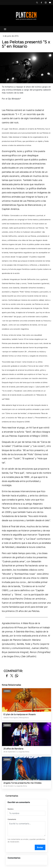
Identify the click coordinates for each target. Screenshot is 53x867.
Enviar (40, 847)
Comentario (12, 819)
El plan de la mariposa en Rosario (19, 714)
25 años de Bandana (13, 749)
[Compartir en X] (12, 676)
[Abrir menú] (5, 29)
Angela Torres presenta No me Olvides (22, 783)
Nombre (10, 809)
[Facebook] (41, 2)
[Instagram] (46, 2)
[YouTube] (50, 2)
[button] (37, 2)
